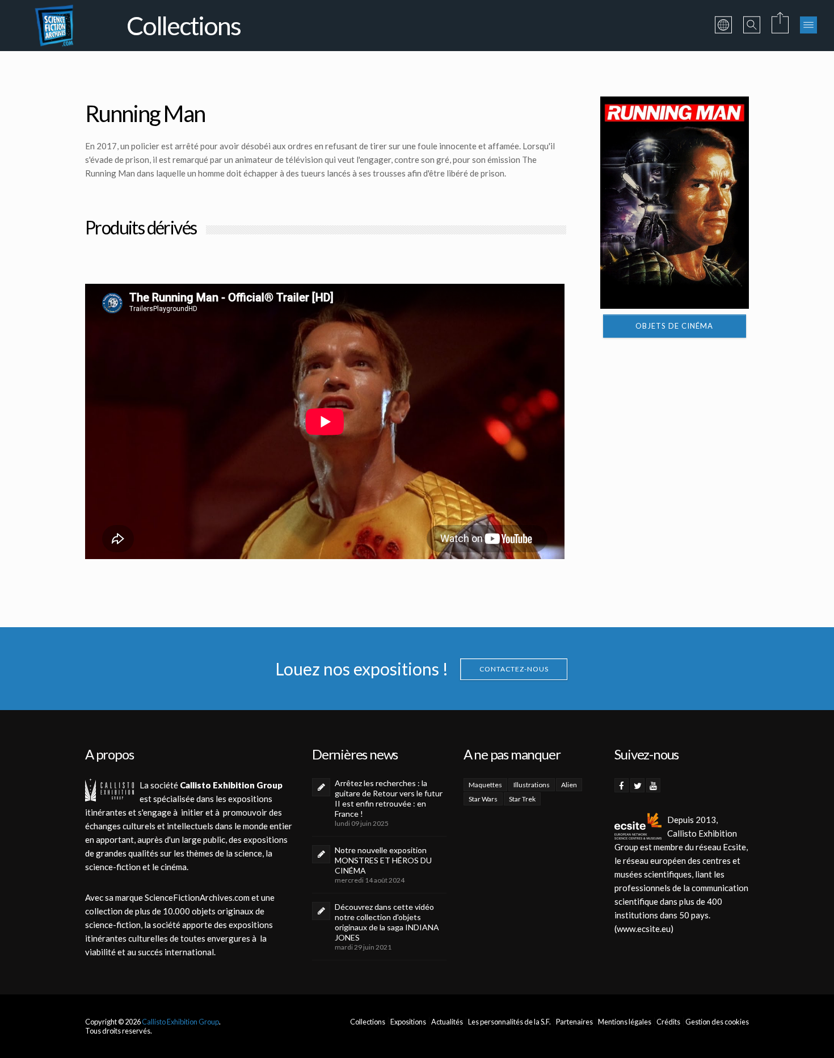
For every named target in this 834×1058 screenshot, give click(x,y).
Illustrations (531, 784)
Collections (367, 1021)
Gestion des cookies (717, 1021)
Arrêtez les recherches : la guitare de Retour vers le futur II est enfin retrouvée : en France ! (389, 798)
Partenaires (574, 1021)
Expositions (408, 1021)
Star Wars (483, 799)
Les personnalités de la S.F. (509, 1021)
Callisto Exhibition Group (180, 1021)
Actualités (447, 1021)
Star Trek (522, 799)
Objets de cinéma (674, 325)
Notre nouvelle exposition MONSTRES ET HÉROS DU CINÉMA (383, 860)
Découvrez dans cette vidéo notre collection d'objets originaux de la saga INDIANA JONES (387, 922)
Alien (569, 784)
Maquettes (485, 784)
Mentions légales (624, 1021)
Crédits (668, 1021)
